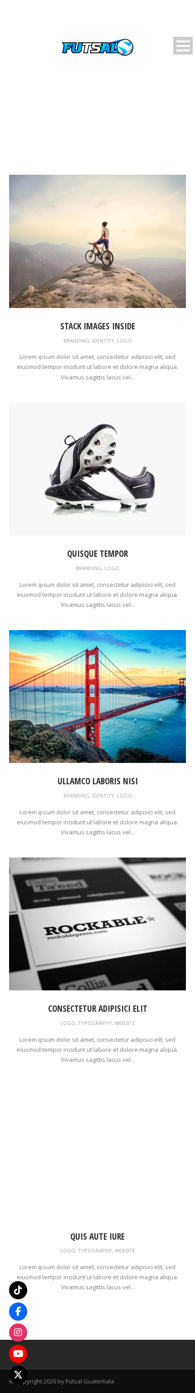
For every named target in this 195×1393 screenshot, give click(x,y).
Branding (76, 340)
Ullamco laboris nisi (98, 781)
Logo (124, 340)
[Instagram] (18, 1332)
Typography (95, 1023)
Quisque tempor (97, 554)
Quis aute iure (97, 1236)
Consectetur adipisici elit (97, 1008)
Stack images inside (97, 326)
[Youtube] (18, 1354)
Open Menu (183, 46)
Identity (103, 340)
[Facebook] (18, 1311)
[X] (18, 1375)
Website (125, 1023)
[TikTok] (18, 1290)
